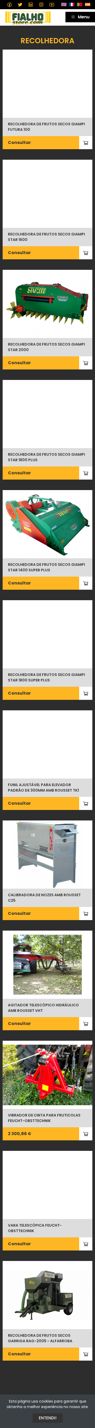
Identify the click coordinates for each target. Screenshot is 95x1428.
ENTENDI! (47, 1418)
